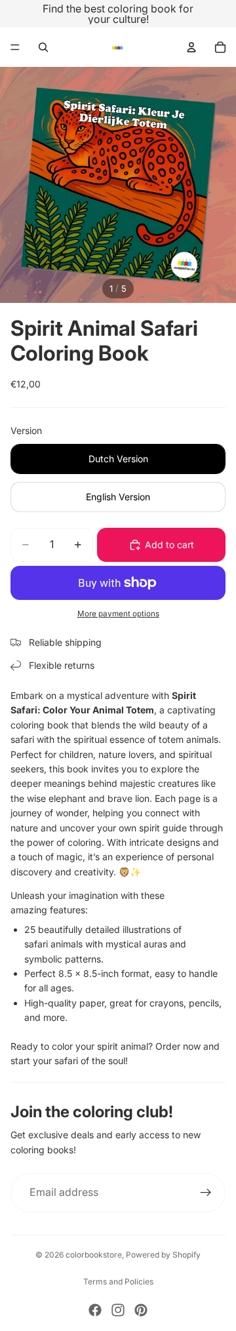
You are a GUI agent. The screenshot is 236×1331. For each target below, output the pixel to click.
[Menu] (15, 47)
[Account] (191, 47)
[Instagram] (118, 1310)
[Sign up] (206, 1192)
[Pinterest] (141, 1310)
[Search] (43, 47)
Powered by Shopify (163, 1255)
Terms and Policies (118, 1281)
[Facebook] (95, 1310)
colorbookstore (94, 1255)
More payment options (118, 613)
